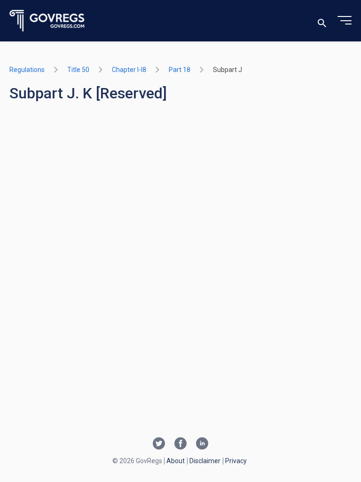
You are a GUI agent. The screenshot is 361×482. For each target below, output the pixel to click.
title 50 (78, 69)
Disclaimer (204, 461)
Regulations (27, 69)
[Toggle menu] (344, 20)
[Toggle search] (322, 21)
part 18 (179, 69)
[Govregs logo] (47, 21)
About (175, 461)
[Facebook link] (180, 444)
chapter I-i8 (129, 69)
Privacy (236, 461)
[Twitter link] (159, 444)
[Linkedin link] (202, 444)
